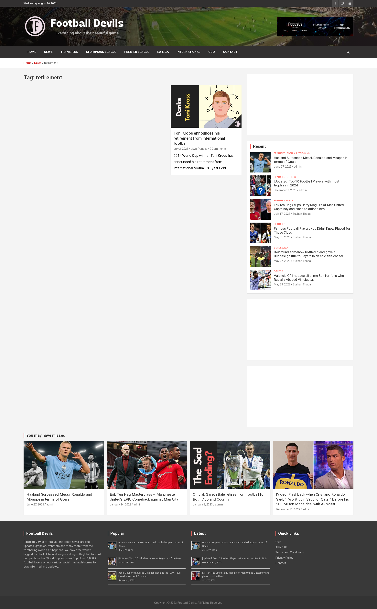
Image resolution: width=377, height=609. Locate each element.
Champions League (101, 52)
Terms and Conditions (289, 552)
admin (298, 166)
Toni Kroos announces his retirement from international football (199, 138)
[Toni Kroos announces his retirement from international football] (206, 106)
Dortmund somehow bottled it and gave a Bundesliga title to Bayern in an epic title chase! (308, 254)
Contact (230, 52)
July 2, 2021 (181, 148)
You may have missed (45, 435)
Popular (292, 153)
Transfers (69, 52)
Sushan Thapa (302, 213)
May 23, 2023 (282, 284)
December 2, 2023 (285, 190)
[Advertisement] (300, 104)
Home (31, 52)
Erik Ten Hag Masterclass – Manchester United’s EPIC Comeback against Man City (144, 497)
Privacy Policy (284, 557)
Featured (279, 153)
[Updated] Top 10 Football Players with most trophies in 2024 (234, 558)
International (188, 52)
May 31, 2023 (282, 237)
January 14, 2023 (120, 504)
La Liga (163, 52)
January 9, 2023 (203, 504)
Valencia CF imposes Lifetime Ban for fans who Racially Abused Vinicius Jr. (309, 278)
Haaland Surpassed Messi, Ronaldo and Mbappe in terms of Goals (59, 497)
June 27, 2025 (282, 166)
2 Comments (218, 148)
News (48, 52)
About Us (281, 547)
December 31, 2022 (288, 509)
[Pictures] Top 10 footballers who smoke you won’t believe (149, 558)
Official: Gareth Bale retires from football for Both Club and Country (229, 497)
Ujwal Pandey (199, 148)
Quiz (211, 52)
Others (291, 177)
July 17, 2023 (282, 213)
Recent (259, 146)
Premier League (136, 52)
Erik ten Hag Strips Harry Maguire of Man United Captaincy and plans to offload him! (309, 207)
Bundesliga (281, 247)
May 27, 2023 (282, 260)
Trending (304, 153)
